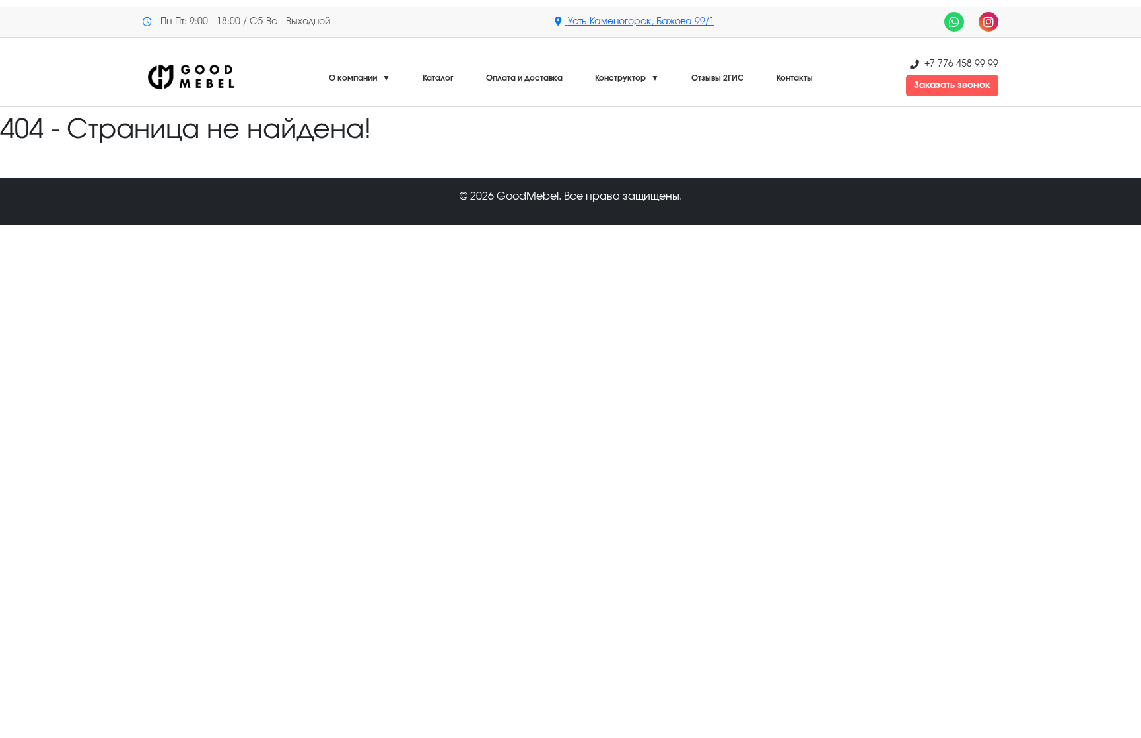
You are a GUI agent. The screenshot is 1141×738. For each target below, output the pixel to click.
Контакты (795, 78)
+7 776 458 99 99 (961, 64)
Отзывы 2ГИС (717, 78)
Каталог (438, 78)
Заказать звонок (952, 85)
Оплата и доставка (524, 78)
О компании (359, 78)
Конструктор (627, 78)
